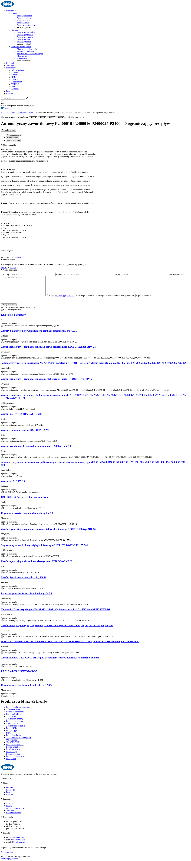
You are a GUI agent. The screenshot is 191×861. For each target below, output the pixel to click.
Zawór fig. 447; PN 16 (13, 481)
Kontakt (9, 93)
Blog (8, 91)
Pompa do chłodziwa (15, 744)
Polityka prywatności (9, 859)
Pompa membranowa (15, 756)
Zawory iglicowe (24, 42)
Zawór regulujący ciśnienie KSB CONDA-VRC (26, 430)
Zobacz (4, 267)
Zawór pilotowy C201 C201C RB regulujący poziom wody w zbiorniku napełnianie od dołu (50, 657)
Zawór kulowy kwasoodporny (18, 737)
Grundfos (15, 75)
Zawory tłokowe (23, 39)
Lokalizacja (8, 817)
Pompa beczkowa (13, 735)
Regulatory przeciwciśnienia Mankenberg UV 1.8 (27, 513)
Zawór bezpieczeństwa (15, 726)
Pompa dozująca (13, 754)
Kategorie (7, 799)
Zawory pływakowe (25, 37)
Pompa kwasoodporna (15, 712)
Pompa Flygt (11, 730)
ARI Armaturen (17, 70)
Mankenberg (16, 82)
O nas (5, 783)
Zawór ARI (11, 716)
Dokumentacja (12, 138)
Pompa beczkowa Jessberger (18, 707)
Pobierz (13, 267)
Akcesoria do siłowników (27, 49)
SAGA (4, 113)
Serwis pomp (11, 65)
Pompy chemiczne (24, 18)
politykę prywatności (65, 295)
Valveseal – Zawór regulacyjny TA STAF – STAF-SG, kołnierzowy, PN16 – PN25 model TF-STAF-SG (55, 609)
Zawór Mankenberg (14, 719)
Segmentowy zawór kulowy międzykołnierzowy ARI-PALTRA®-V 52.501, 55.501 (44, 545)
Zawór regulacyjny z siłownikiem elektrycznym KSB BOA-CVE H (36, 561)
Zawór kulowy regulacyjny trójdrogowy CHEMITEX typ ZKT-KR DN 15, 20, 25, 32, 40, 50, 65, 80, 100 (57, 625)
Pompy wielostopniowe (26, 25)
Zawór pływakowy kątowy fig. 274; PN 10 (23, 577)
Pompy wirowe (23, 23)
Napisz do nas (7, 852)
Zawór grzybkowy (14, 749)
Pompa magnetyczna (14, 721)
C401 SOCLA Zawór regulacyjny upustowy (24, 497)
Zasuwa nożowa (13, 709)
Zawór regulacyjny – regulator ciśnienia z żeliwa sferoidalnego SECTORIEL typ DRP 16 (48, 529)
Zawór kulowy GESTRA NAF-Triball (21, 413)
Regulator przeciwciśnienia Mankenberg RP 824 (26, 685)
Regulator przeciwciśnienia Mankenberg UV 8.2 (26, 593)
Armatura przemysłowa (21, 47)
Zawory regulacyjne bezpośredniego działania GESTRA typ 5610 (36, 446)
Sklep (6, 108)
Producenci (10, 68)
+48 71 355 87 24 (16, 837)
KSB (13, 77)
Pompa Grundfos (13, 747)
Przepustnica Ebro (13, 714)
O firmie (9, 787)
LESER (14, 79)
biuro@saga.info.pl (20, 842)
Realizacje (10, 63)
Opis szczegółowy (14, 135)
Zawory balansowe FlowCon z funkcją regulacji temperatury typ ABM (39, 330)
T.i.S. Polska (15, 257)
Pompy (14, 13)
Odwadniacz (11, 740)
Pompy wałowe (23, 20)
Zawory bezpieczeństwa (27, 32)
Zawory (14, 30)
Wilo (13, 86)
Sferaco (9, 733)
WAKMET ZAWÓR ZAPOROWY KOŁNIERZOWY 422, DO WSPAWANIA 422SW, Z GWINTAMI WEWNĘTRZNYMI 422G (70, 641)
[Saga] (7, 6)
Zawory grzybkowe (25, 35)
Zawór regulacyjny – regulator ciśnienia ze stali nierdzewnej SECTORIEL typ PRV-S (46, 378)
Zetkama (15, 89)
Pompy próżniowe (24, 16)
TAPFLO (15, 84)
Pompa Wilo (11, 758)
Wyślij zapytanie (13, 140)
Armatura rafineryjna (25, 51)
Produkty (10, 11)
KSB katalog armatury (13, 314)
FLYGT (14, 72)
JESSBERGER (12, 742)
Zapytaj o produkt (8, 130)
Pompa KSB (11, 728)
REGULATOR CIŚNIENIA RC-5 (19, 671)
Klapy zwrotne (23, 56)
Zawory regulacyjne (24, 113)
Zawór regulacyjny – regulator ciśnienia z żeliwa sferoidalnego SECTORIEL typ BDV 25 (48, 346)
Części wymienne (13, 813)
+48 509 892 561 (18, 840)
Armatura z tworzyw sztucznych (30, 54)
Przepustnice (22, 58)
